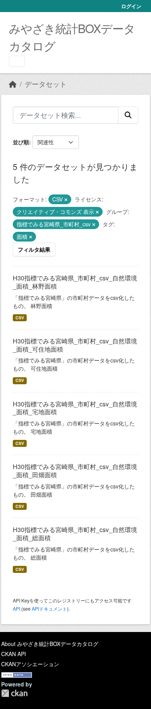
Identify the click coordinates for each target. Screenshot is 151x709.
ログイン (131, 6)
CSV (19, 317)
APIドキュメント (49, 608)
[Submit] (128, 115)
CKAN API (13, 654)
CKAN (14, 693)
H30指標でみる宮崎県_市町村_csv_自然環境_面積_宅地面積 (75, 408)
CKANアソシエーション (30, 664)
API (16, 608)
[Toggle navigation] (17, 61)
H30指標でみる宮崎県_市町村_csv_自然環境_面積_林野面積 (75, 282)
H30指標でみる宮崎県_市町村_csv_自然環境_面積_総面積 (75, 533)
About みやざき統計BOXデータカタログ (49, 644)
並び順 (21, 142)
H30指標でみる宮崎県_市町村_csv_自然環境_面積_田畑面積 (75, 470)
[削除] (65, 199)
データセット (46, 84)
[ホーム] (13, 84)
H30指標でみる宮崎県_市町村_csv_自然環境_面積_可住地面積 (75, 345)
